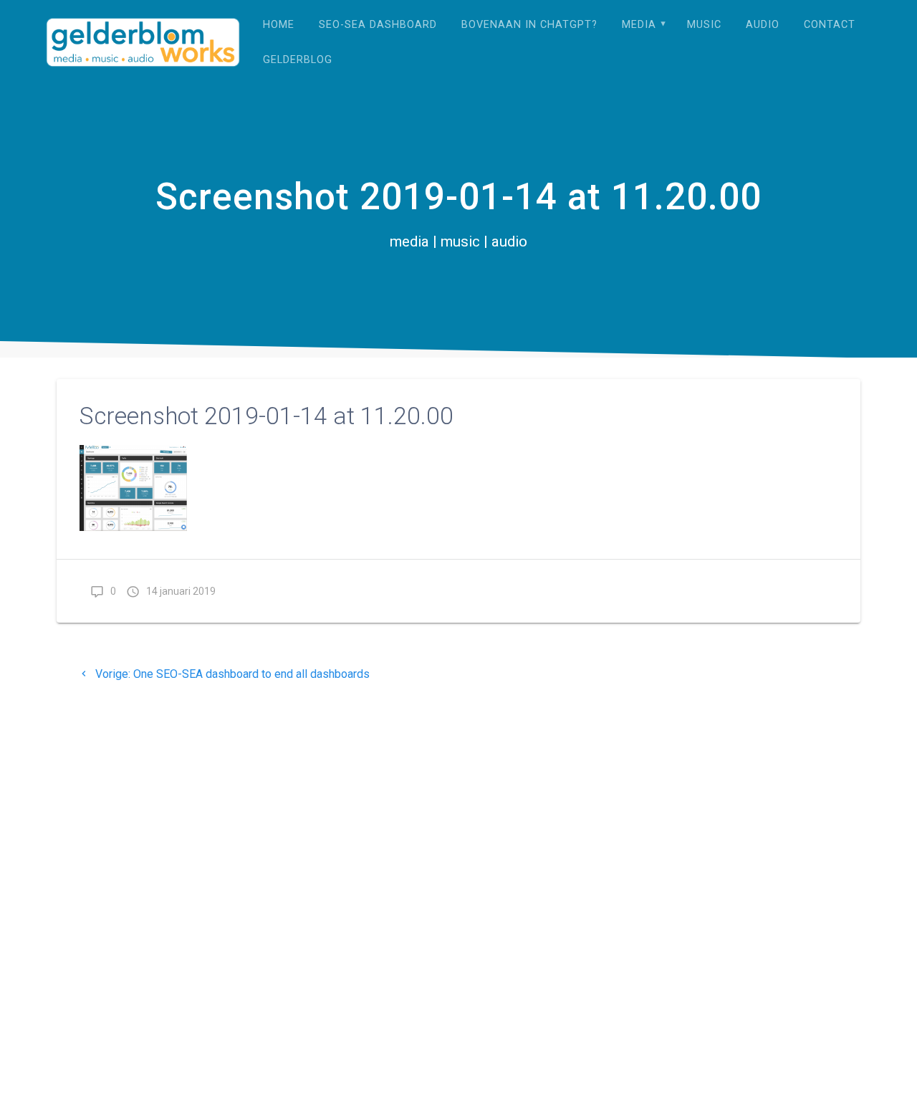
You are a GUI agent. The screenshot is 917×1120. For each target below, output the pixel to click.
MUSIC (704, 25)
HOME (278, 25)
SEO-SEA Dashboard (378, 25)
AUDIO (762, 25)
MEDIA (639, 25)
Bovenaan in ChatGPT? (529, 25)
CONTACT (829, 25)
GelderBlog (297, 60)
